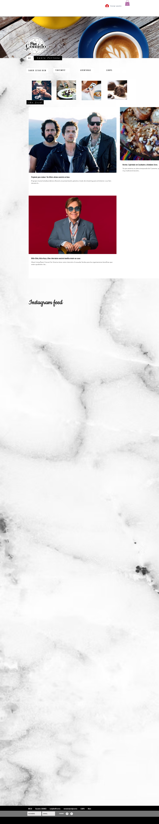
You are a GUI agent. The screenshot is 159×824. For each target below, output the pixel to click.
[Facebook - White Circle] (67, 813)
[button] (127, 3)
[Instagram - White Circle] (71, 813)
